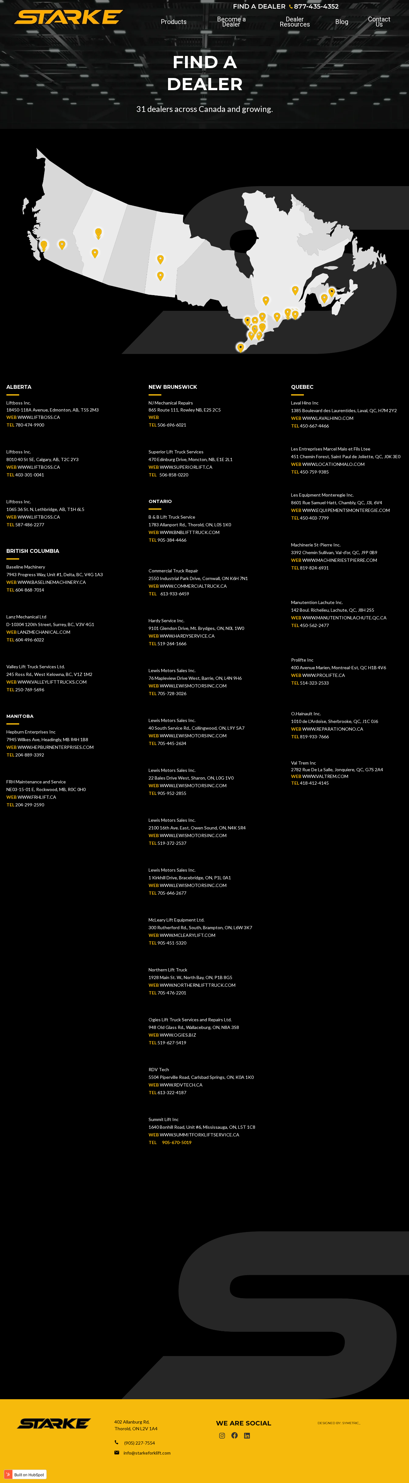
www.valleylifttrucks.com (52, 682)
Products (174, 22)
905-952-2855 (172, 793)
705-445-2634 (172, 743)
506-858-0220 (173, 474)
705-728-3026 (172, 693)
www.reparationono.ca (332, 729)
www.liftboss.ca (39, 417)
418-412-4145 (314, 783)
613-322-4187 (172, 1092)
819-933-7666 (314, 736)
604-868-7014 (29, 589)
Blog (341, 22)
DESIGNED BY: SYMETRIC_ (339, 1423)
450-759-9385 (314, 472)
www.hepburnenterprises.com (56, 747)
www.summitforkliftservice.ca (199, 1134)
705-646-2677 (172, 893)
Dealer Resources (295, 21)
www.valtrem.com (325, 776)
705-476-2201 (172, 992)
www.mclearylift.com (187, 935)
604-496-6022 (29, 639)
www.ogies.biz (178, 1035)
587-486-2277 (29, 524)
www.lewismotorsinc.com (193, 685)
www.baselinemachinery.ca (52, 582)
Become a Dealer (231, 21)
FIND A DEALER (259, 6)
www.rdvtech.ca (181, 1084)
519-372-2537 (172, 843)
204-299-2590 (29, 804)
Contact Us (379, 21)
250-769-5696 (29, 689)
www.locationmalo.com (333, 464)
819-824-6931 (314, 567)
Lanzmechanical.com (44, 632)
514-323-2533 (314, 683)
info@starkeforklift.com (147, 1453)
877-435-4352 (316, 6)
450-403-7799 (314, 518)
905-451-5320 (172, 943)
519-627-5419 (172, 1042)
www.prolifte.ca (323, 675)
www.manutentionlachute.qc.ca (344, 617)
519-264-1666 (172, 643)
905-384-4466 (172, 540)
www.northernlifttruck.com (197, 985)
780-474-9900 (29, 425)
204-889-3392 (29, 754)
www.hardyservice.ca (187, 636)
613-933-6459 (173, 593)
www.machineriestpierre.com (339, 560)
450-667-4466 (314, 425)
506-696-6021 (172, 425)
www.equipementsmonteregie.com (346, 510)
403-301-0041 (29, 474)
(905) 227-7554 (139, 1443)
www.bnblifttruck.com (190, 532)
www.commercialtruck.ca (193, 586)
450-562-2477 (314, 625)
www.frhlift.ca (37, 797)
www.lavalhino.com (327, 418)
